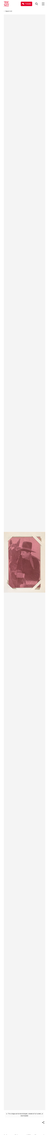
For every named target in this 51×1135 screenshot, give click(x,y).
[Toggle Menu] (43, 4)
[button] (43, 1122)
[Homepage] (6, 3)
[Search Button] (37, 4)
